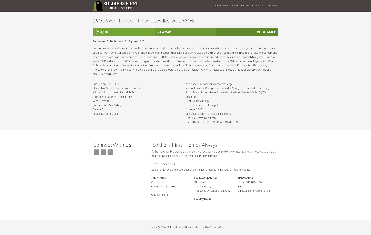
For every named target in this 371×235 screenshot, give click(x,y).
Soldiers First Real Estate (116, 6)
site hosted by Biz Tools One (208, 227)
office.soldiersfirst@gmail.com (255, 190)
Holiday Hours (202, 198)
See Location (161, 194)
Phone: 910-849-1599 (250, 182)
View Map (164, 32)
